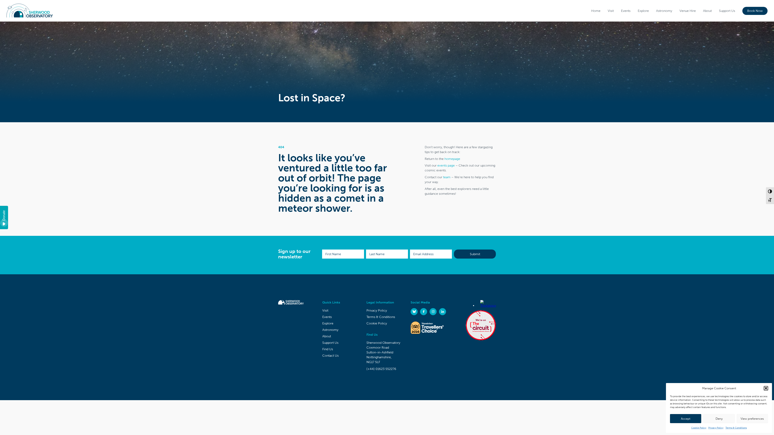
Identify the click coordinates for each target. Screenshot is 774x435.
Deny (719, 418)
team (446, 177)
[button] (766, 388)
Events (625, 11)
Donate (4, 215)
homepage (452, 159)
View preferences (752, 418)
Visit (611, 11)
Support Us (727, 11)
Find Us (327, 349)
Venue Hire (687, 11)
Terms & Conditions (736, 427)
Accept (685, 418)
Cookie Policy (698, 427)
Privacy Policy (715, 427)
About (707, 11)
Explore (643, 11)
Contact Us (330, 355)
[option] (387, 72)
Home (595, 11)
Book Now (755, 11)
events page (446, 165)
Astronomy (664, 11)
